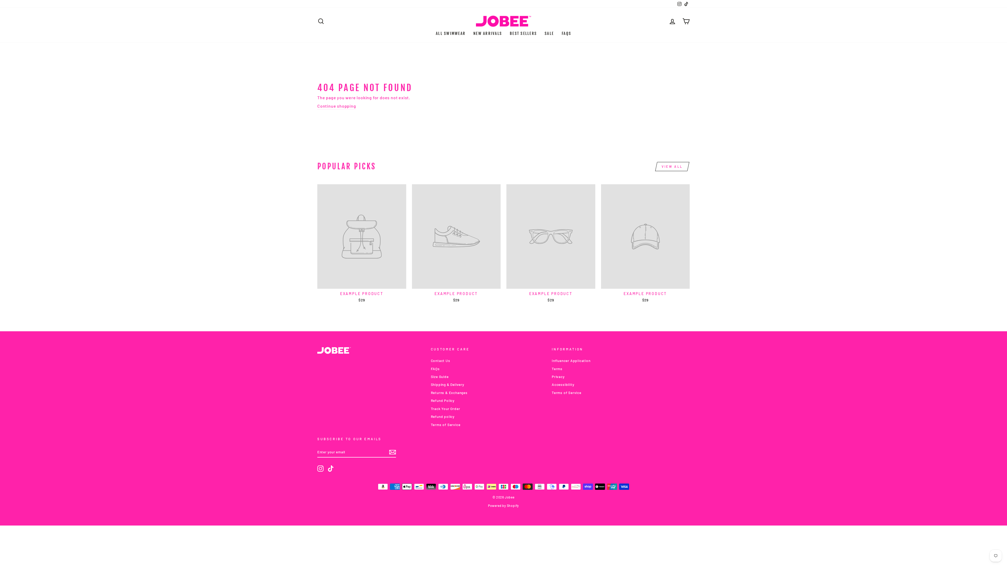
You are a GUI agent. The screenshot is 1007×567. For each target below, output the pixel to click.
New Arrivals (487, 33)
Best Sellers (523, 33)
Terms (557, 368)
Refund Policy (442, 400)
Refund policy (442, 416)
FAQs (566, 33)
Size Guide (440, 376)
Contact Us (440, 360)
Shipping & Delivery (447, 384)
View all (672, 166)
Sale (549, 33)
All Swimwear (450, 33)
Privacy (558, 376)
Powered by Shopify (503, 505)
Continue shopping (336, 105)
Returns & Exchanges (449, 392)
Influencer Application (571, 360)
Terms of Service (445, 424)
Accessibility (563, 384)
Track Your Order (445, 408)
